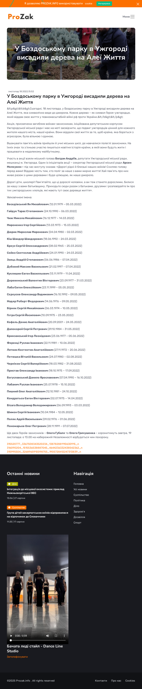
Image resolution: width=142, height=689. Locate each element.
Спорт (77, 522)
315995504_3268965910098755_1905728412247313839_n (44, 451)
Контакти (101, 680)
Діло (14, 484)
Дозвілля (79, 517)
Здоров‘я (79, 511)
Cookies (130, 680)
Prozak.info (23, 680)
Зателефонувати (17, 656)
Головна (79, 483)
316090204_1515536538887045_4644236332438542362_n (44, 447)
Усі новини (80, 489)
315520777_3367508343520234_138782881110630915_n (43, 444)
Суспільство (18, 507)
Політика (79, 500)
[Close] (138, 4)
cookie (88, 3)
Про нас (116, 680)
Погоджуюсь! (104, 4)
